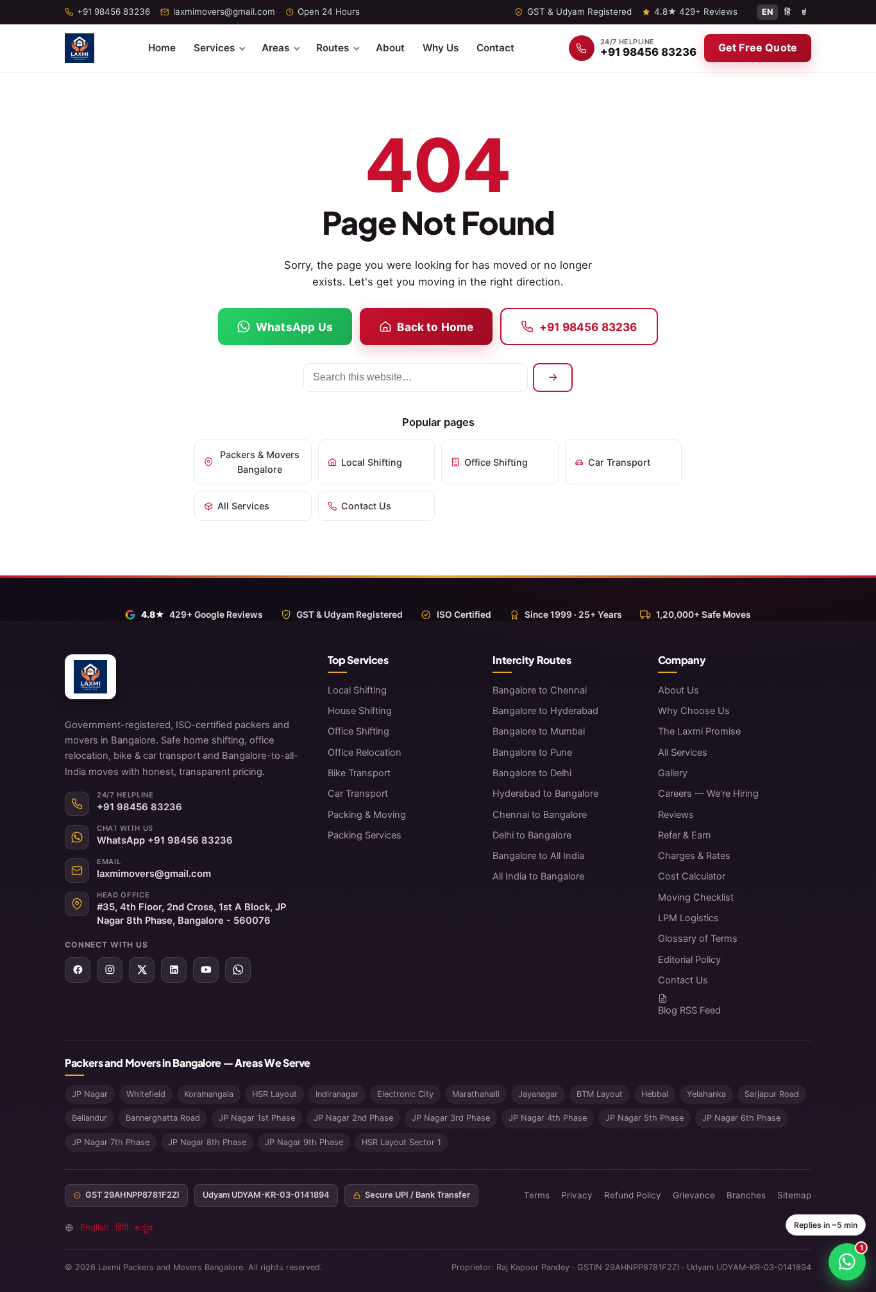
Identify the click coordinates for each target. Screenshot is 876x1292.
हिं (787, 12)
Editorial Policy (689, 959)
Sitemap (794, 1195)
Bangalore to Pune (532, 752)
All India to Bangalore (538, 876)
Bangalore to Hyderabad (545, 711)
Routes (332, 48)
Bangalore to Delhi (532, 773)
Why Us (441, 48)
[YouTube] (206, 970)
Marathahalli (476, 1094)
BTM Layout (600, 1094)
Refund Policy (632, 1195)
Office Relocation (364, 752)
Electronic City (405, 1094)
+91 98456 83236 (588, 327)
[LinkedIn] (174, 970)
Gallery (672, 773)
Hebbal (654, 1094)
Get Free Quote (757, 47)
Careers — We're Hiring (708, 793)
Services (214, 48)
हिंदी (121, 1227)
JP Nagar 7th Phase (110, 1142)
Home (162, 48)
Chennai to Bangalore (540, 814)
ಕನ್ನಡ (144, 1227)
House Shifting (360, 711)
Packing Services (364, 835)
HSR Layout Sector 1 (401, 1142)
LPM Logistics (688, 918)
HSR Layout (274, 1094)
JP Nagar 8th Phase (207, 1142)
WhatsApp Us (294, 327)
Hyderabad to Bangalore (545, 793)
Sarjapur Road (772, 1094)
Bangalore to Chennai (540, 690)
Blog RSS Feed (689, 1010)
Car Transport (619, 462)
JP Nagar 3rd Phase (451, 1118)
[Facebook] (77, 970)
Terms (537, 1195)
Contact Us (366, 505)
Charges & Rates (694, 856)
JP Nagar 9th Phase (304, 1142)
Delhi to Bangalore (532, 835)
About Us (678, 690)
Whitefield (145, 1094)
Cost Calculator (691, 876)
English (94, 1227)
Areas (275, 48)
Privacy (577, 1195)
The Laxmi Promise (699, 731)
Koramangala (208, 1094)
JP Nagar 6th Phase (741, 1118)
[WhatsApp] (238, 970)
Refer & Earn (684, 835)
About (390, 48)
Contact (495, 48)
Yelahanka (706, 1094)
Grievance (694, 1195)
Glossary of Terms (697, 938)
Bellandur (89, 1118)
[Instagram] (109, 970)
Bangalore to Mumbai (539, 731)
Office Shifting (496, 462)
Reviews (676, 814)
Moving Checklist (696, 897)
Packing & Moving (367, 814)
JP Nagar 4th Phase (548, 1118)
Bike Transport (359, 773)
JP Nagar (90, 1094)
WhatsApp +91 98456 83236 (165, 840)
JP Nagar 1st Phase (257, 1118)
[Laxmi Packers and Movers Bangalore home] (79, 48)
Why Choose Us (694, 711)
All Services (243, 505)
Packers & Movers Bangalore (259, 462)
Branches (746, 1195)
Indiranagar (337, 1094)
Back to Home (435, 327)
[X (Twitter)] (142, 970)
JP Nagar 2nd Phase (353, 1118)
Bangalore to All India (538, 856)
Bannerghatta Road (163, 1118)
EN (767, 12)
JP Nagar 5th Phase (644, 1118)
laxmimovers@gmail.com (154, 874)
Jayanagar (538, 1094)
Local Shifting (371, 462)
